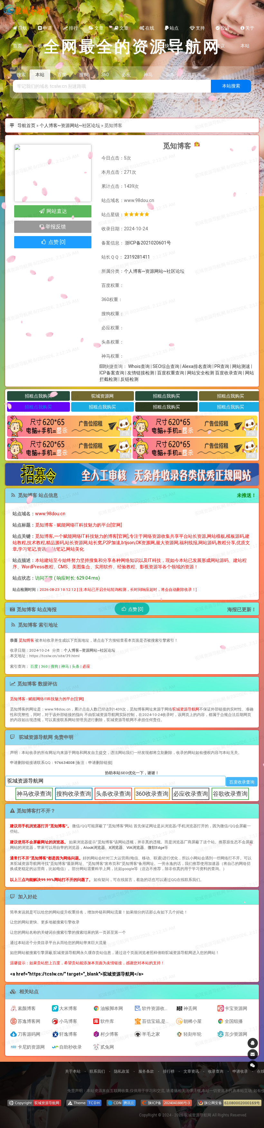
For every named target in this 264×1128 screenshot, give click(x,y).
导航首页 (20, 31)
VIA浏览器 (135, 847)
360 (44, 666)
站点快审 (172, 31)
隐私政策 (121, 1071)
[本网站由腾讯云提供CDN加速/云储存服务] (121, 1103)
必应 (86, 666)
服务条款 (146, 1071)
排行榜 (168, 1071)
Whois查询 (139, 366)
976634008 (64, 762)
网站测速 (241, 366)
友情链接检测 (140, 372)
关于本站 (247, 31)
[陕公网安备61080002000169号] (229, 1103)
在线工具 (146, 31)
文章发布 (121, 31)
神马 (65, 666)
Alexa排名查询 (197, 366)
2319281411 (137, 257)
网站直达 (56, 211)
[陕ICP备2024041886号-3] (166, 1103)
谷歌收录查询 (230, 793)
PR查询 (221, 366)
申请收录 (45, 31)
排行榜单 (70, 31)
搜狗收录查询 (73, 793)
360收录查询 (152, 793)
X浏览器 (116, 847)
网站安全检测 (200, 372)
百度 (34, 666)
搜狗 (54, 666)
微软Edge (156, 847)
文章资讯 (191, 1071)
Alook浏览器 (94, 847)
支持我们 (197, 31)
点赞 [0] (56, 242)
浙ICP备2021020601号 (147, 242)
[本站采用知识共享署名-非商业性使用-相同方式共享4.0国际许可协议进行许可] (34, 1103)
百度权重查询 (170, 372)
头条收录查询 (113, 793)
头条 (76, 666)
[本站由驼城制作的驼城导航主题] (84, 1103)
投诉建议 (223, 31)
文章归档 (96, 31)
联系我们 (97, 1071)
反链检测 (129, 379)
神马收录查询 (34, 793)
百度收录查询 (228, 372)
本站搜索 (231, 85)
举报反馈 (55, 227)
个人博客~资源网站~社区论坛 (70, 125)
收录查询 (215, 1071)
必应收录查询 (190, 793)
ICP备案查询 (111, 372)
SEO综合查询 (166, 366)
